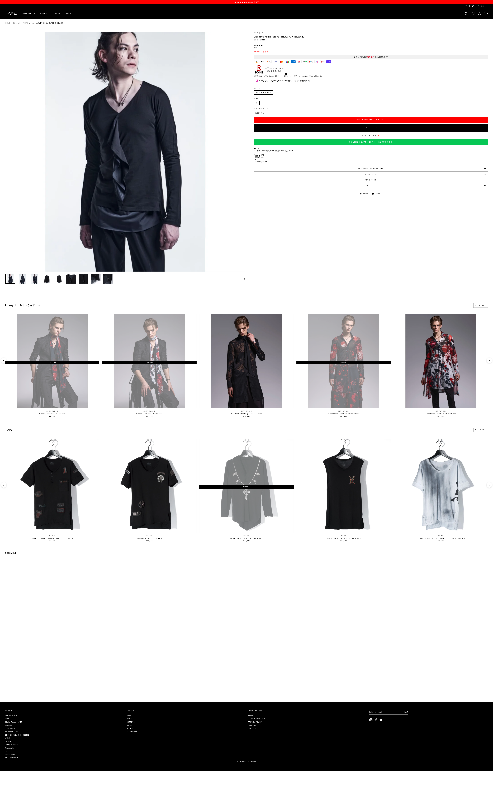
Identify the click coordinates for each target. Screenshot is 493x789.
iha (6, 751)
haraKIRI (8, 741)
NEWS (250, 715)
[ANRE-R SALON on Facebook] (375, 719)
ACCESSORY (132, 732)
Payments (370, 174)
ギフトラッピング (261, 108)
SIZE (256, 99)
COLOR (257, 88)
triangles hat (10, 728)
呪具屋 (7, 738)
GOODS (130, 728)
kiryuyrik (17, 23)
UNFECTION (10, 754)
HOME (8, 23)
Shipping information (370, 168)
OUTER (129, 719)
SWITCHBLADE (11, 715)
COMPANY (252, 725)
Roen (52, 535)
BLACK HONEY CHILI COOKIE (17, 735)
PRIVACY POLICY (255, 722)
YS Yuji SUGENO (11, 732)
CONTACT (371, 186)
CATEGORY (56, 14)
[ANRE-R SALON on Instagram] (370, 719)
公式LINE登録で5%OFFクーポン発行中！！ (371, 142)
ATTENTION (371, 180)
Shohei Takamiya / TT (13, 722)
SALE (68, 14)
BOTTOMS (131, 722)
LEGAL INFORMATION (256, 719)
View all (480, 305)
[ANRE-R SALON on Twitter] (380, 719)
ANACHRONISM (11, 758)
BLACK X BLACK (263, 92)
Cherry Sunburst (11, 745)
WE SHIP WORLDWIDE (370, 120)
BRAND (43, 14)
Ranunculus (10, 748)
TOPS (26, 23)
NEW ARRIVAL (29, 14)
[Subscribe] (406, 712)
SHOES (129, 725)
